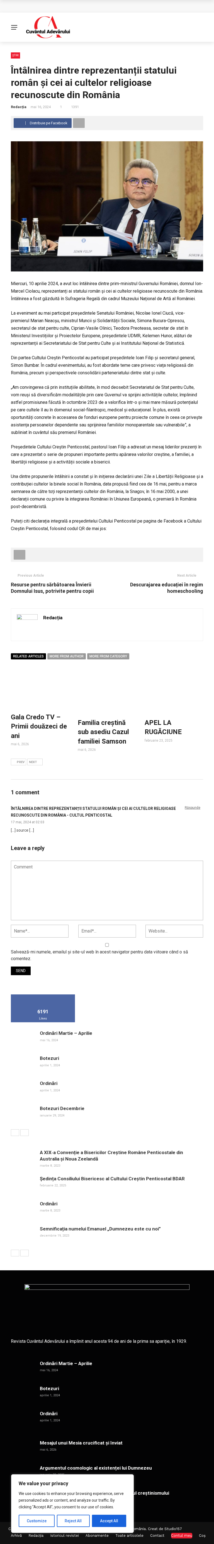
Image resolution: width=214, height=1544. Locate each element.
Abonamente (97, 1535)
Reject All (73, 1521)
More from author (67, 656)
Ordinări (48, 1083)
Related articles (28, 656)
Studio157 (173, 1529)
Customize (37, 1521)
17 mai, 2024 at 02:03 (27, 822)
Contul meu (181, 1535)
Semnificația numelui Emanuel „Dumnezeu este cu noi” (100, 1229)
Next (33, 762)
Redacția (18, 107)
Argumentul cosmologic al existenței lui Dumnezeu (96, 1468)
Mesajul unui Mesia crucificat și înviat (81, 1443)
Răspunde (192, 808)
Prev (21, 762)
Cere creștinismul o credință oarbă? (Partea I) (64, 6)
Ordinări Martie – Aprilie (66, 1033)
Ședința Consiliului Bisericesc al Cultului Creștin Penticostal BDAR (112, 1178)
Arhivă (16, 1535)
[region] (72, 1503)
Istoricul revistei (64, 1535)
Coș (202, 1535)
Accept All (109, 1521)
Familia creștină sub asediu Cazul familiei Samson (103, 732)
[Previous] (15, 1132)
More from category (108, 656)
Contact (157, 1535)
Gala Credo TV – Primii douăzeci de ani (39, 726)
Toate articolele (129, 1535)
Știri (15, 55)
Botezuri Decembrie (62, 1108)
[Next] (24, 1132)
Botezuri (49, 1058)
